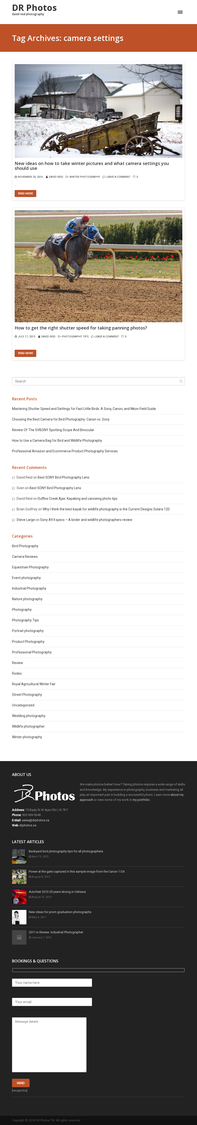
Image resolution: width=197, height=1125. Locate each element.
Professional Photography (32, 652)
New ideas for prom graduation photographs (60, 912)
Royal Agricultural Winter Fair (33, 684)
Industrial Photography (29, 588)
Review (17, 663)
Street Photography (27, 695)
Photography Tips (75, 336)
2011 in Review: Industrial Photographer (56, 932)
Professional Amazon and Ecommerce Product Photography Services (65, 451)
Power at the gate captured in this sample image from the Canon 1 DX (77, 871)
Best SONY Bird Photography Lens (63, 477)
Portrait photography (28, 631)
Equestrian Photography (30, 567)
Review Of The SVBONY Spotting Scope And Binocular (53, 430)
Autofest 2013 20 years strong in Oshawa (57, 892)
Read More (25, 193)
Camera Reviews (25, 557)
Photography (22, 610)
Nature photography (27, 599)
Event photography (26, 578)
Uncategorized (23, 705)
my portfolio (141, 800)
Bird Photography (25, 546)
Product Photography (28, 642)
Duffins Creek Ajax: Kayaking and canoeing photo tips (77, 498)
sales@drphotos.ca (35, 820)
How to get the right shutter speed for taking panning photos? (81, 328)
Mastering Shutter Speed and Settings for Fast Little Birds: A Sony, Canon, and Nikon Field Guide (84, 409)
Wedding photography (28, 716)
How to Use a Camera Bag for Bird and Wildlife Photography (57, 440)
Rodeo (17, 673)
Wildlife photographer (28, 726)
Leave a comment (118, 176)
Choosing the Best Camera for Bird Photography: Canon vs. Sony (61, 419)
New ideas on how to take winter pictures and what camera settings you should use (92, 166)
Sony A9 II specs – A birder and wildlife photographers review (86, 520)
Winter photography (84, 176)
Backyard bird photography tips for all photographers (66, 851)
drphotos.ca (27, 825)
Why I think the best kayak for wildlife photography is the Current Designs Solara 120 (106, 509)
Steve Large (26, 520)
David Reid (56, 176)
